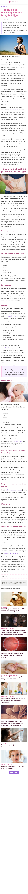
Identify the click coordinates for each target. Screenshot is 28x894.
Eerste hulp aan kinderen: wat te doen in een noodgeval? (13, 610)
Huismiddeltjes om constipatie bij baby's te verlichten (13, 678)
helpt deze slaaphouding (14, 490)
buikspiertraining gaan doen (9, 348)
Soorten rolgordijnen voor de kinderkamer (11, 746)
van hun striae (13, 110)
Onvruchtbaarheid (6, 651)
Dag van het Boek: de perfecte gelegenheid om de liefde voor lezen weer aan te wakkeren (12, 723)
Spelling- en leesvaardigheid (9, 719)
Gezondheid (4, 6)
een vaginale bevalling (11, 316)
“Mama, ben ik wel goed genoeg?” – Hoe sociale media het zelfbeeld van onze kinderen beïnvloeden (13, 632)
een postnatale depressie (11, 553)
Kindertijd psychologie (7, 628)
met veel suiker (17, 441)
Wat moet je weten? (6, 764)
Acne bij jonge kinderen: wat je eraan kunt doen (12, 767)
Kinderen (3, 743)
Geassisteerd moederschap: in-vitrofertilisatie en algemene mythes (12, 655)
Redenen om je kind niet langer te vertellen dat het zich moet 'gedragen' (13, 700)
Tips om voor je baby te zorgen (9, 675)
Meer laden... (14, 772)
